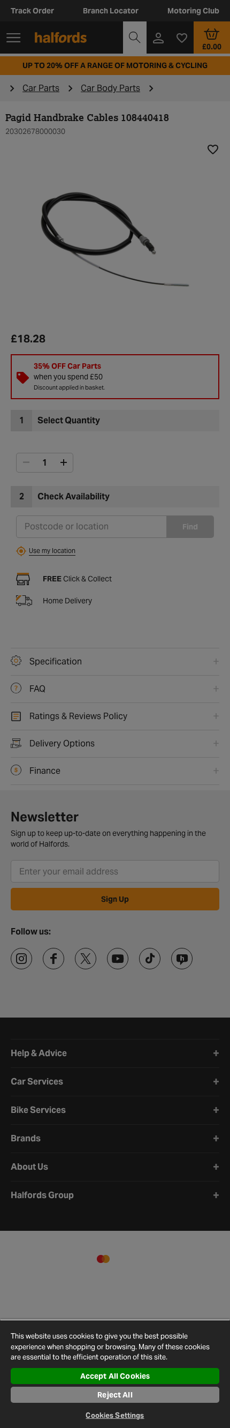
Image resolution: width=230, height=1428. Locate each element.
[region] (115, 1373)
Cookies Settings (115, 1415)
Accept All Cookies (115, 1376)
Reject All (114, 1395)
